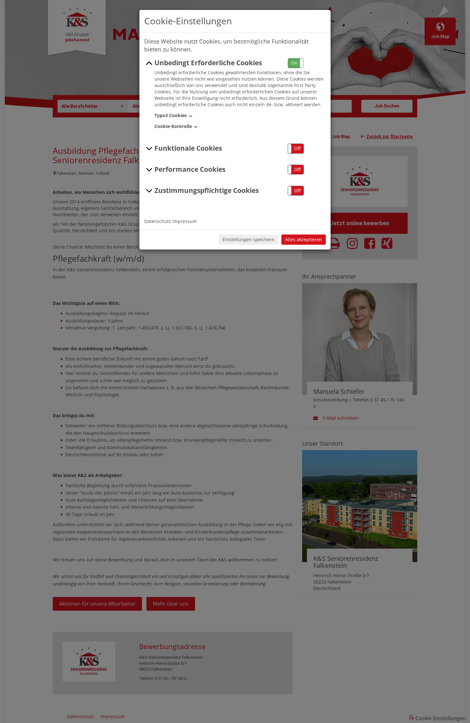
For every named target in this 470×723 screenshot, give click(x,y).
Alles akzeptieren (303, 239)
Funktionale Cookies (188, 148)
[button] (296, 63)
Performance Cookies (189, 169)
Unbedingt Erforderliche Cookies (208, 62)
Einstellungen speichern (249, 239)
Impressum (184, 221)
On (294, 63)
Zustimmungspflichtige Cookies (206, 190)
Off (297, 148)
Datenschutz (157, 221)
